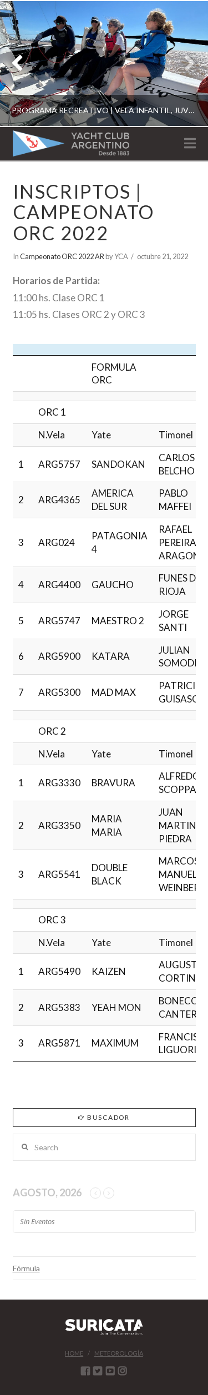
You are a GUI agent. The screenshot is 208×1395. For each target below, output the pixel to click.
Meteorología (118, 1353)
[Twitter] (97, 1371)
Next (184, 63)
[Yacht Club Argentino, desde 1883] (71, 143)
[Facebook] (85, 1371)
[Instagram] (122, 1371)
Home (74, 1353)
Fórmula (26, 1268)
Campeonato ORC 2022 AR (62, 256)
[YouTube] (110, 1371)
